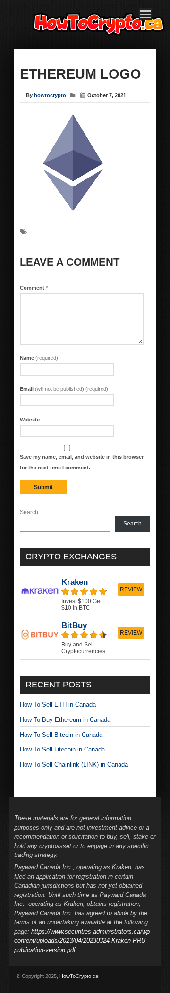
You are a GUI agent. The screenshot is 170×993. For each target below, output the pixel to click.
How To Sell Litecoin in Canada (62, 749)
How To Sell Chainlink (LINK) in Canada (74, 764)
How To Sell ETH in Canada (58, 704)
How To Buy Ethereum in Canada (65, 719)
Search (29, 512)
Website (30, 419)
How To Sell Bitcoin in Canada (61, 734)
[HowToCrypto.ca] (99, 37)
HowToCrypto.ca (79, 976)
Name (39, 358)
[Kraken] (85, 594)
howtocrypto (50, 95)
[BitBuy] (85, 637)
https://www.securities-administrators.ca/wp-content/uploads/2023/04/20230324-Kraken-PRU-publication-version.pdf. (83, 940)
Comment (34, 288)
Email (64, 389)
